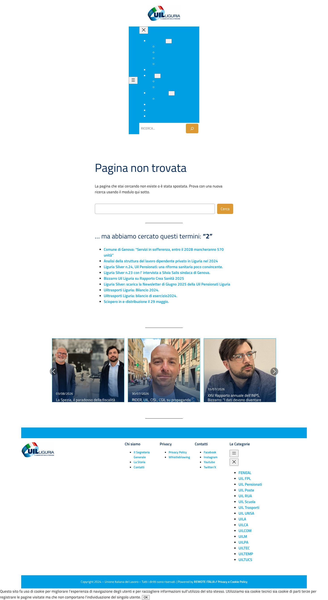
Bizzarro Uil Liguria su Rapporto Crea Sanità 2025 (144, 278)
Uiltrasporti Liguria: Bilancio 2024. (131, 290)
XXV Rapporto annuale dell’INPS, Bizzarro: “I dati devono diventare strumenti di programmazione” (234, 400)
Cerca (225, 209)
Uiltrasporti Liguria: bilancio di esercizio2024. (140, 296)
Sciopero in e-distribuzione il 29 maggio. (136, 301)
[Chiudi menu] (143, 30)
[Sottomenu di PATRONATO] (171, 93)
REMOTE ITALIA (204, 581)
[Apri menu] (133, 80)
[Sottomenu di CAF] (157, 76)
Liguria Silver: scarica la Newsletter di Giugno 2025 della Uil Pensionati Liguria (167, 284)
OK (146, 597)
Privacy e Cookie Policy (232, 581)
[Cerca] (192, 128)
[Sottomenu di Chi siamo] (169, 41)
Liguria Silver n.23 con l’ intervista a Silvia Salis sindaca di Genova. (157, 272)
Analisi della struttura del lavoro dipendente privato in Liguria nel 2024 (161, 261)
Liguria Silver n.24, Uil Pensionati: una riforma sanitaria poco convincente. (163, 267)
